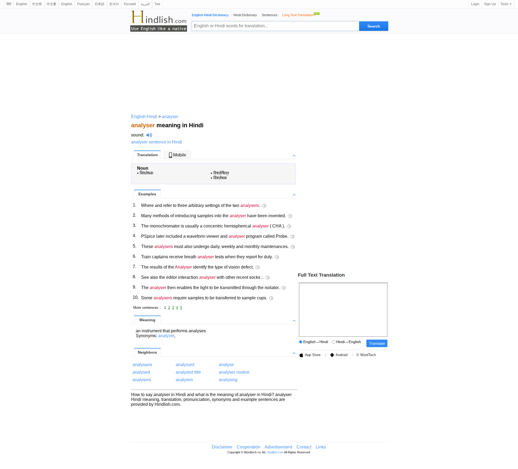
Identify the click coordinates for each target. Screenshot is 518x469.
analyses (184, 379)
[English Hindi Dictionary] (158, 21)
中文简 (37, 4)
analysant (185, 364)
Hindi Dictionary (245, 15)
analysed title (188, 372)
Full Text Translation (321, 275)
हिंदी (8, 4)
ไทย (157, 4)
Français (83, 4)
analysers (141, 379)
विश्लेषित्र (221, 173)
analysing (228, 379)
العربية (145, 4)
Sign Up (490, 4)
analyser (170, 116)
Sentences (269, 15)
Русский (130, 4)
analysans (142, 364)
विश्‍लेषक (220, 178)
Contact (304, 447)
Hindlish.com (275, 452)
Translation (147, 155)
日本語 (99, 4)
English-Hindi (144, 116)
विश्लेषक (146, 173)
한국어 (114, 4)
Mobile (179, 155)
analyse (226, 364)
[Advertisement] (259, 73)
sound (137, 135)
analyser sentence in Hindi (156, 142)
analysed (141, 372)
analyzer (166, 335)
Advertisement (278, 447)
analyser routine (234, 372)
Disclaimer (222, 447)
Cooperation (248, 447)
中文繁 (51, 4)
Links (321, 447)
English (21, 4)
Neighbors (147, 352)
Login (475, 4)
